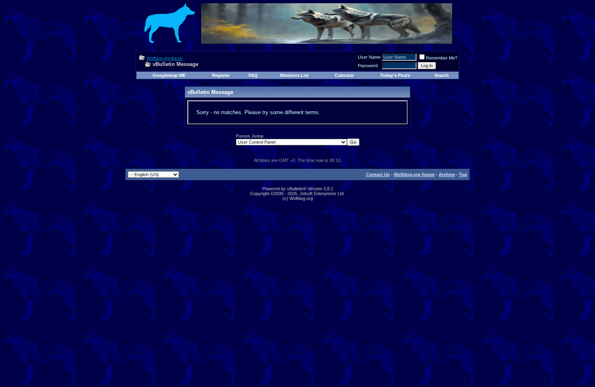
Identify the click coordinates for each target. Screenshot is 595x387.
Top (463, 174)
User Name (369, 57)
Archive (447, 174)
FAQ (253, 75)
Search (441, 75)
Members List (294, 75)
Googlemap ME (169, 75)
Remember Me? (441, 57)
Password (368, 65)
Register (221, 75)
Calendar (344, 75)
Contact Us (378, 174)
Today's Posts (395, 75)
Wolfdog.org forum (165, 58)
